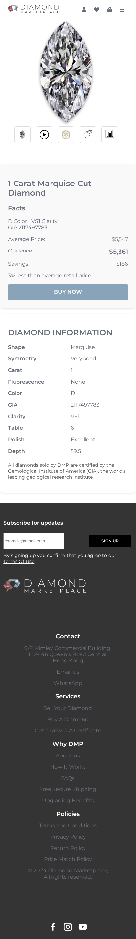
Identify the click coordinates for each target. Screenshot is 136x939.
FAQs (68, 778)
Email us (68, 672)
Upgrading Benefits (68, 800)
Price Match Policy (68, 859)
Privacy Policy (68, 837)
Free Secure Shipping (67, 789)
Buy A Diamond (68, 719)
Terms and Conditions (68, 825)
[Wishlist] (96, 9)
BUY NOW (68, 292)
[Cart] (109, 9)
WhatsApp (68, 683)
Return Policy (68, 848)
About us (68, 756)
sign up (110, 540)
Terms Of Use (18, 561)
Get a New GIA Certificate (68, 730)
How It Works (68, 767)
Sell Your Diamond (68, 708)
